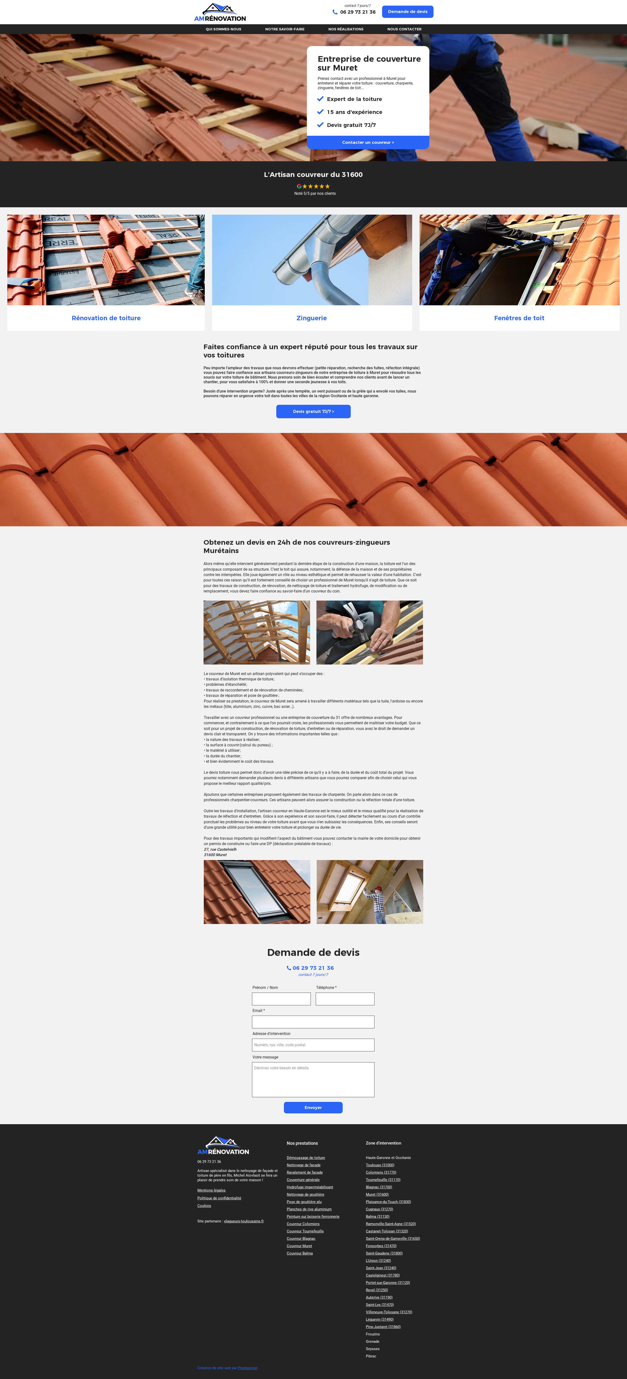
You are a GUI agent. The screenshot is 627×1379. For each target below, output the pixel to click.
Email (257, 1011)
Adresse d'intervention (271, 1034)
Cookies (204, 1206)
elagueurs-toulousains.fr (244, 1221)
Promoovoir (247, 1368)
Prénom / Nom (265, 988)
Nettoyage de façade (304, 1165)
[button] (408, 12)
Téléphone (325, 988)
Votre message (265, 1057)
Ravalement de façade (305, 1172)
